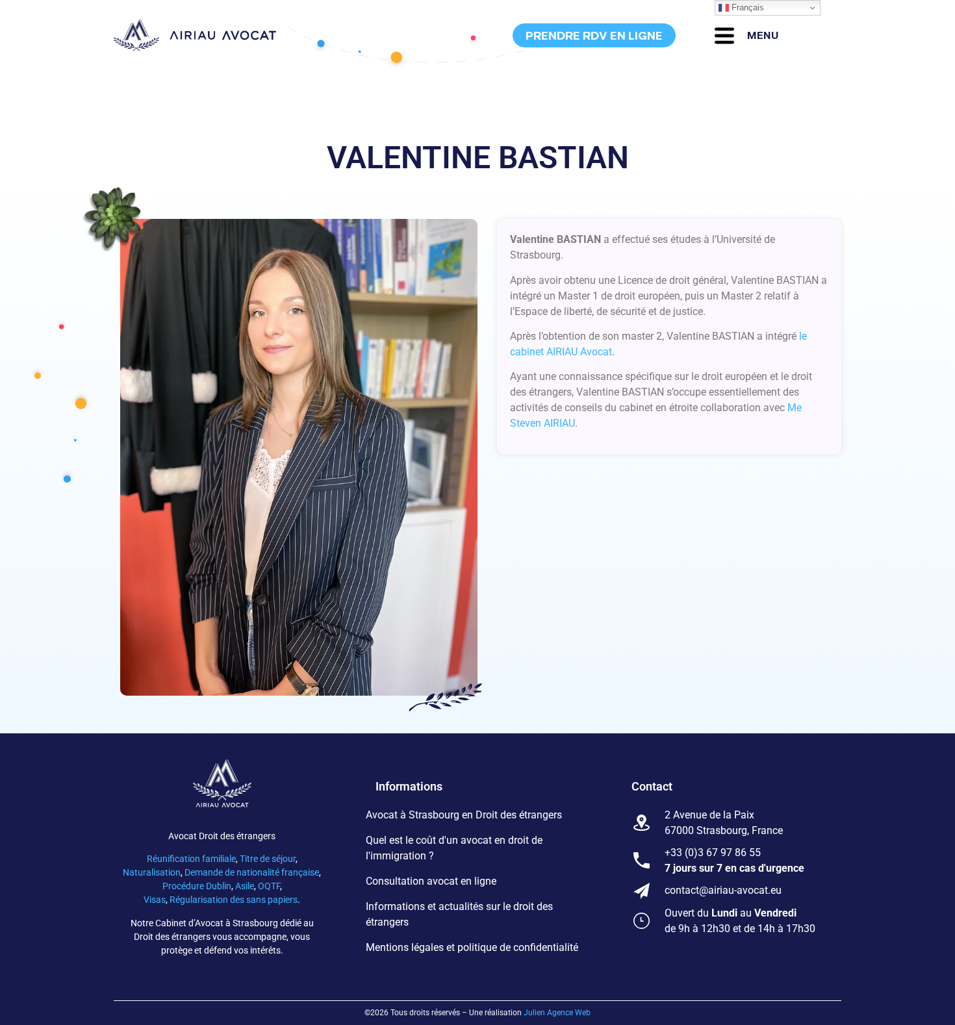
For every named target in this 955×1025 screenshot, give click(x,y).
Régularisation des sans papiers (234, 899)
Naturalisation (152, 872)
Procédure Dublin (196, 886)
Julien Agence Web (557, 1012)
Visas (155, 899)
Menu (763, 35)
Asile (244, 886)
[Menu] (724, 35)
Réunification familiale (191, 859)
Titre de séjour (268, 859)
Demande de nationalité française (252, 872)
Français (746, 7)
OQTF (269, 886)
